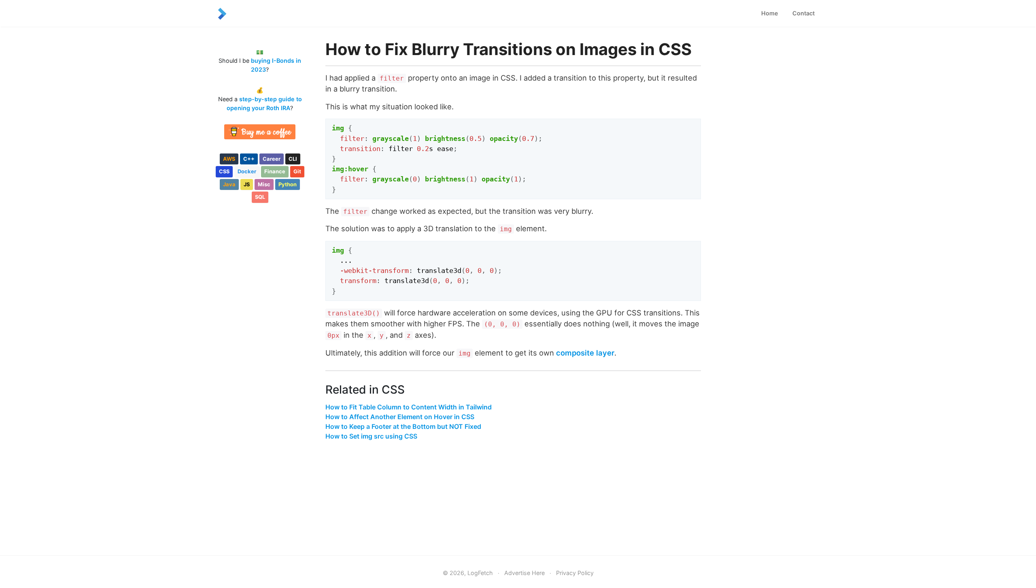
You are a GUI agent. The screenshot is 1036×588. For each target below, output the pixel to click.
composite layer (585, 352)
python (287, 184)
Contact (803, 13)
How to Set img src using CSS (371, 436)
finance (274, 171)
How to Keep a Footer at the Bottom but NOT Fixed (403, 426)
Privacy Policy (575, 572)
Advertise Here (524, 572)
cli (293, 159)
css (224, 171)
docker (247, 171)
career (271, 159)
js (247, 184)
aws (229, 159)
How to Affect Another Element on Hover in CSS (399, 417)
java (229, 184)
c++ (249, 159)
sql (260, 197)
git (297, 171)
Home (769, 13)
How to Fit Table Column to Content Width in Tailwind (408, 407)
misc (264, 184)
